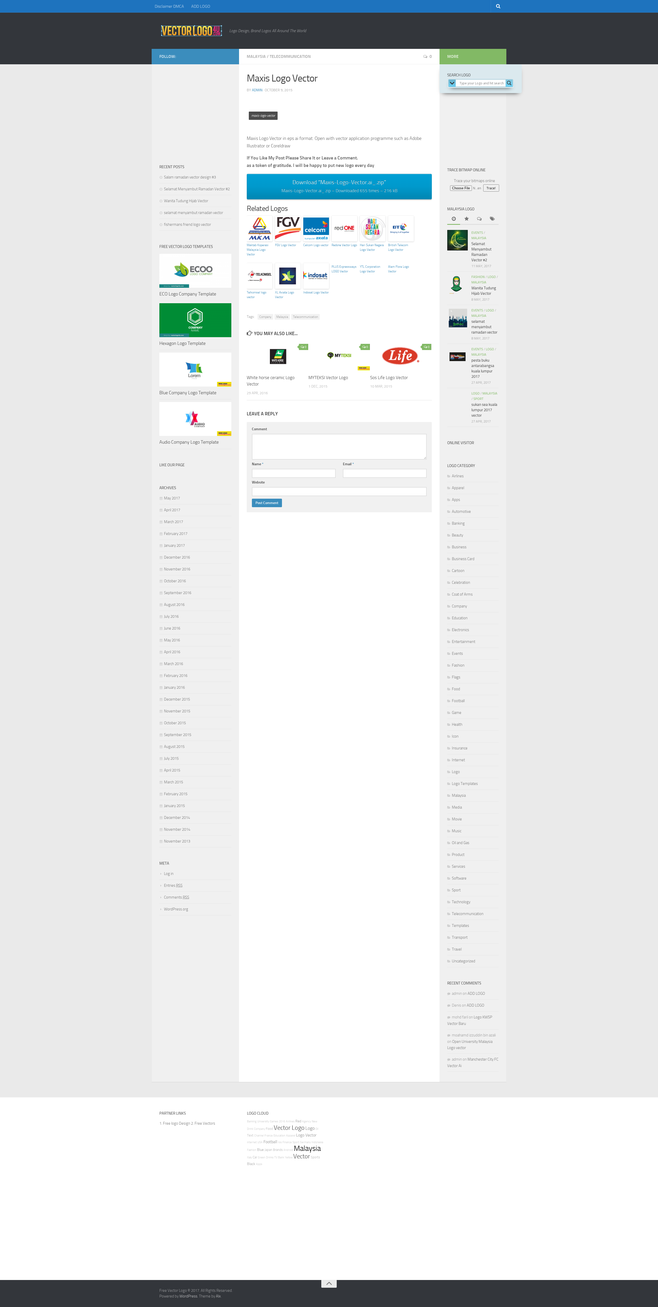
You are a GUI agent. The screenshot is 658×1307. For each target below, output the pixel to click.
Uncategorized (463, 961)
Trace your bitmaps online (474, 180)
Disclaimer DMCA (169, 6)
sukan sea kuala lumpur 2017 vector (484, 410)
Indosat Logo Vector (316, 292)
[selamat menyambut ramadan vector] (457, 318)
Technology (461, 902)
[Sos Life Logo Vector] (401, 355)
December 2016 (177, 557)
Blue (260, 1150)
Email (348, 464)
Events (477, 233)
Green (261, 1157)
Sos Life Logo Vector (389, 377)
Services (458, 866)
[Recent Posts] (453, 219)
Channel (259, 1135)
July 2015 (171, 758)
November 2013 (177, 841)
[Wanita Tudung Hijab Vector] (457, 284)
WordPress (188, 1296)
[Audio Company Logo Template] (195, 419)
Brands (278, 1150)
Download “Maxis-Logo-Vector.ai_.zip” (339, 186)
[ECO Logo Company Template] (195, 271)
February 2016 (175, 675)
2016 (282, 1121)
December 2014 (177, 817)
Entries (173, 885)
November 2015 (177, 711)
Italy (249, 1157)
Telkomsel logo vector (256, 295)
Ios (280, 1142)
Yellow (289, 1157)
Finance (287, 1142)
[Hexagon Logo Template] (195, 320)
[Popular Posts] (466, 219)
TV (275, 1157)
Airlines (458, 476)
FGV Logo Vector (285, 245)
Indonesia (317, 1142)
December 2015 (177, 699)
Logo (492, 277)
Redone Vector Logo (344, 245)
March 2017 (173, 522)
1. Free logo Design (174, 1123)
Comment (259, 429)
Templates (460, 925)
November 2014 (177, 829)
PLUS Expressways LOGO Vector (344, 269)
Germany (305, 1142)
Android (288, 1150)
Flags (456, 677)
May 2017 (172, 498)
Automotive (461, 511)
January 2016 (174, 687)
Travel (457, 949)
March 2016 (173, 663)
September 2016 (177, 592)
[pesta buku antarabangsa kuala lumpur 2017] (457, 356)
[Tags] (492, 219)
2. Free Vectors (203, 1123)
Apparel (458, 488)
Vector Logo (289, 1127)
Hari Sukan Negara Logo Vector (372, 247)
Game (456, 712)
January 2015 (174, 805)
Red (298, 1121)
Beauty (457, 535)
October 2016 (175, 581)
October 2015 (175, 723)
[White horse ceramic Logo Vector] (277, 355)
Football (458, 701)
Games (274, 1121)
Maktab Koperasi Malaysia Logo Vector (258, 249)
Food (456, 689)
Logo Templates (465, 783)
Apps (456, 499)
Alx (218, 1296)
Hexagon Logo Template (182, 343)
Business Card (463, 559)
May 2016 (172, 640)
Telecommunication (290, 56)
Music (456, 831)
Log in (168, 873)
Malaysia (256, 56)
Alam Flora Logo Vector (398, 269)
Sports (315, 1157)
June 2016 (172, 628)
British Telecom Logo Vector (398, 247)
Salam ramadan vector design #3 (190, 177)
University (263, 1121)
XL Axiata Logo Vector (284, 295)
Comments (176, 897)
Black (251, 1164)
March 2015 (173, 782)
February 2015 (175, 794)
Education (460, 618)
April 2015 (172, 770)
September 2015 (177, 734)
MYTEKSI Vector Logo (328, 377)
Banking (458, 523)
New (314, 1121)
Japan (268, 1150)
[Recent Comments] (479, 219)
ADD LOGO (200, 6)
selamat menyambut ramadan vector (193, 212)
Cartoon (458, 570)
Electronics (460, 630)
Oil (316, 1129)
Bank (281, 1157)
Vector (301, 1156)
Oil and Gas (460, 842)
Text (250, 1135)
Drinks (269, 1157)
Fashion (478, 277)
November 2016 (177, 569)
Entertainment (463, 641)
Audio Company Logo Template (189, 442)
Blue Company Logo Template (187, 393)
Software (459, 878)
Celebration (461, 582)
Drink (250, 1129)
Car (255, 1157)
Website (258, 482)
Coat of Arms (462, 594)
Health (457, 724)
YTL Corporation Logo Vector (370, 269)
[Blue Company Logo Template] (195, 370)
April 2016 (172, 652)
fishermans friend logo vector (187, 224)
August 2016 (174, 604)
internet (252, 1142)
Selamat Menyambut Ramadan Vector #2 (197, 189)
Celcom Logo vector (315, 245)
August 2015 (174, 746)
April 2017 (172, 510)
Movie (457, 819)
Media (457, 807)
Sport (478, 399)
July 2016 (171, 616)
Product (458, 854)
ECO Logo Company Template (187, 294)
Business (459, 547)
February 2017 (175, 533)
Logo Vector (306, 1135)
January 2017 (174, 545)
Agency (306, 1121)
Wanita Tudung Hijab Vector (186, 201)
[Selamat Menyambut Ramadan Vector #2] (457, 240)
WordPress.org (176, 909)
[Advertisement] (340, 108)
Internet (458, 760)
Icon (455, 736)
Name (257, 464)
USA (260, 1142)
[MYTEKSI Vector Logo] (339, 355)
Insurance (460, 748)
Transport (460, 937)
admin (257, 90)
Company (265, 317)
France (268, 1135)
